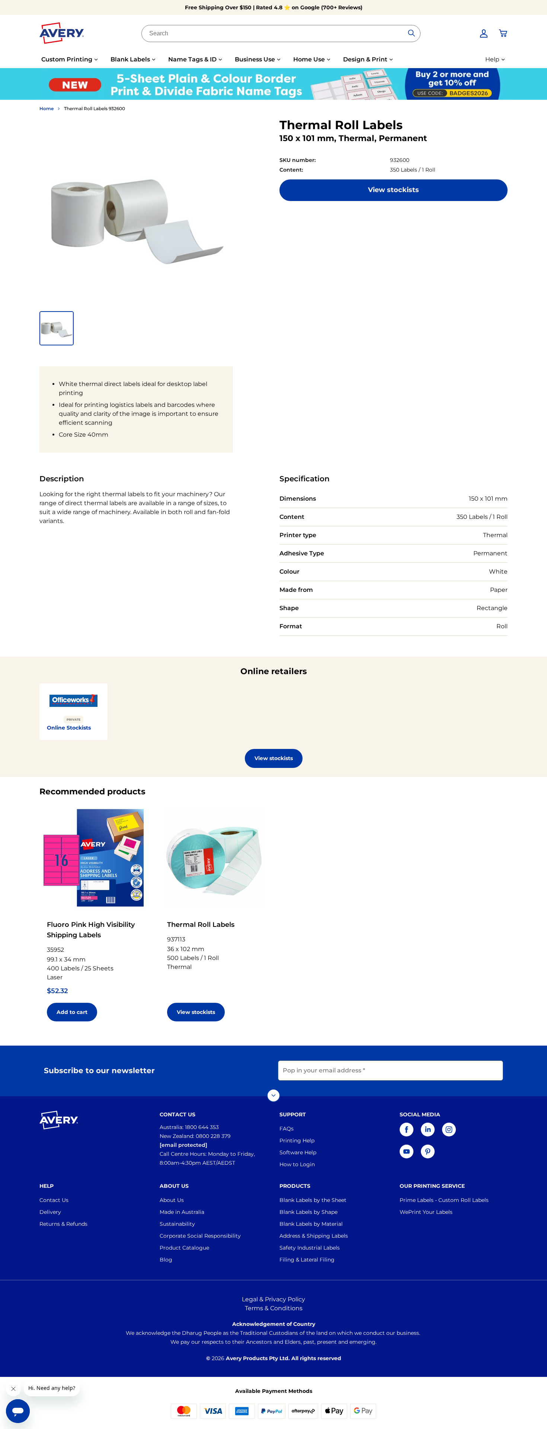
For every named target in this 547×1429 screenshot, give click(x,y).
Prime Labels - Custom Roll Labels (444, 1200)
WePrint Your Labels (426, 1212)
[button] (56, 328)
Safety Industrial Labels (309, 1247)
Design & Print (365, 59)
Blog (166, 1259)
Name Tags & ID (192, 59)
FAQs (286, 1128)
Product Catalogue (184, 1247)
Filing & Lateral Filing (307, 1259)
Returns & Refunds (63, 1224)
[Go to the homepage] (61, 34)
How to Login (297, 1164)
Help (492, 59)
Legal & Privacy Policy (273, 1299)
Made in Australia (182, 1212)
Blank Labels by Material (311, 1224)
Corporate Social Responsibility (200, 1235)
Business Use (255, 59)
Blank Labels (130, 59)
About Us (172, 1200)
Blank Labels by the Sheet (312, 1200)
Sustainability (177, 1224)
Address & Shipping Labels (313, 1235)
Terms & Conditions (274, 1308)
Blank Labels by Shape (308, 1212)
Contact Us (53, 1200)
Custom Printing (66, 59)
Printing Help (296, 1140)
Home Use (309, 59)
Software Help (297, 1152)
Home (46, 108)
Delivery (50, 1212)
